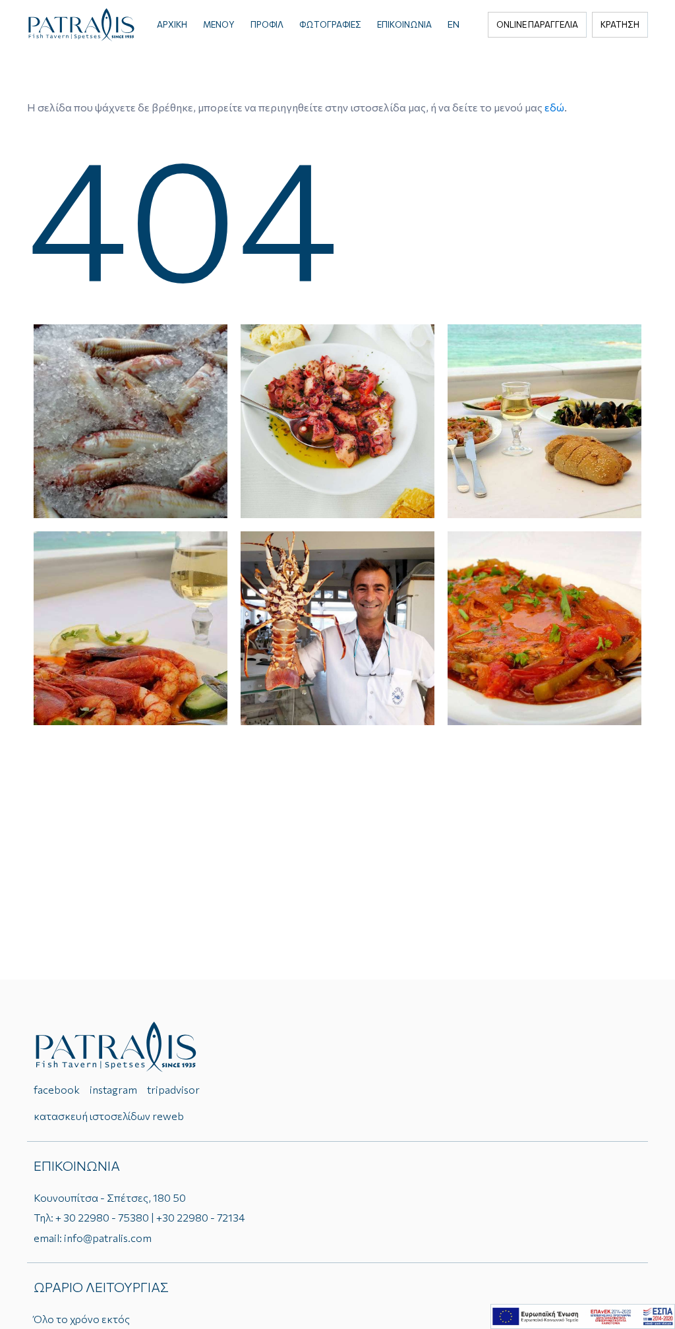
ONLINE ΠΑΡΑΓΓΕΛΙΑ (537, 24)
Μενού (219, 24)
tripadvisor (173, 1089)
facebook (57, 1089)
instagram (113, 1089)
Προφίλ (266, 24)
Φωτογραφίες (330, 24)
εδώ (554, 107)
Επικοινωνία (404, 24)
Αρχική (172, 24)
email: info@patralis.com (93, 1237)
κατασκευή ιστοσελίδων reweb (109, 1115)
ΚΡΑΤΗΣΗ (620, 24)
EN (453, 24)
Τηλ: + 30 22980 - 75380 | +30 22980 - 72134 (139, 1217)
